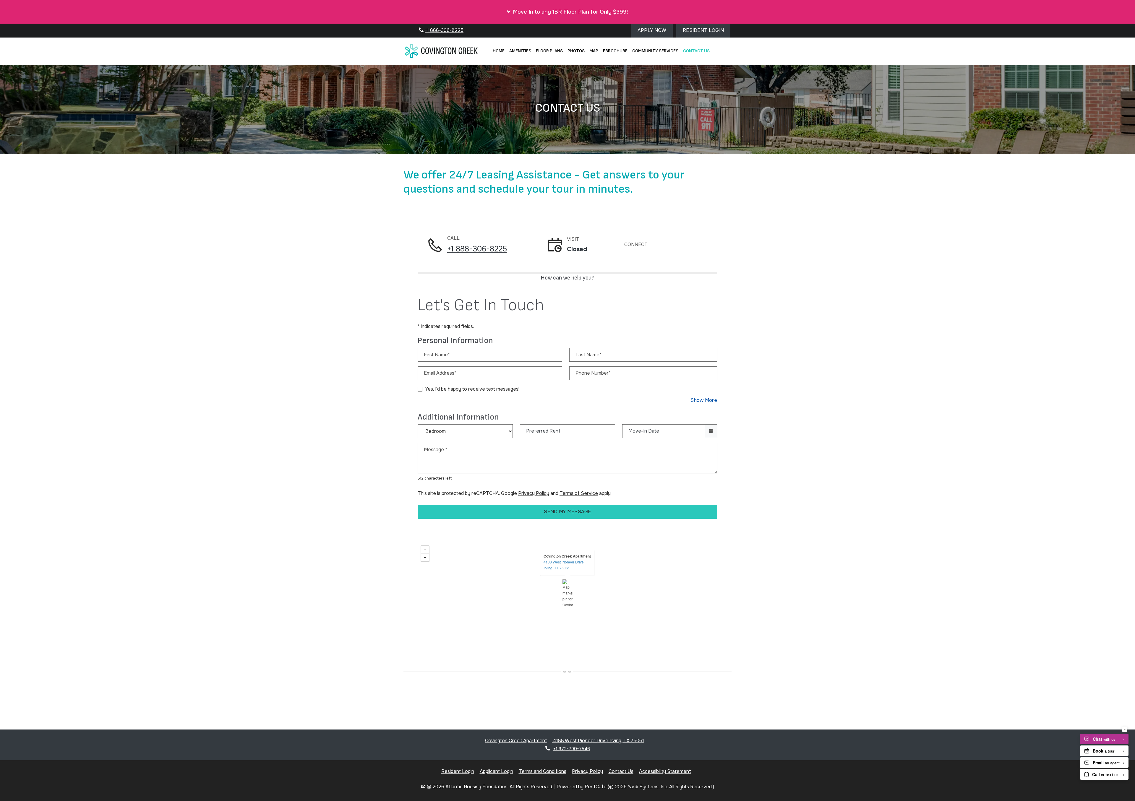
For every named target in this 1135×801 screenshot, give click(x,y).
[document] (567, 592)
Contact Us (696, 51)
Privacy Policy (533, 493)
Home (499, 51)
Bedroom (463, 426)
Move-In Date (643, 431)
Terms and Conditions (542, 771)
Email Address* (440, 373)
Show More (703, 400)
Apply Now (655, 30)
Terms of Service (579, 493)
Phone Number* (593, 373)
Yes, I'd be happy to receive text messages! (472, 389)
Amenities (520, 51)
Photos (576, 51)
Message (435, 449)
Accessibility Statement (665, 771)
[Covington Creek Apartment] (567, 592)
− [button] (425, 557)
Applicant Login (496, 771)
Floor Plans (549, 51)
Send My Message (567, 511)
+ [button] (425, 550)
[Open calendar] (711, 431)
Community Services (655, 51)
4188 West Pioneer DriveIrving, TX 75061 (564, 564)
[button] (567, 12)
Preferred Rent (543, 431)
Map (593, 51)
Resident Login (706, 30)
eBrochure (615, 51)
